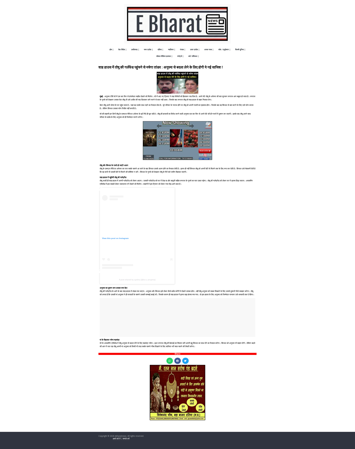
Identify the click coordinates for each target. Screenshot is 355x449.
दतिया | (160, 49)
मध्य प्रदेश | (148, 49)
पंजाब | (182, 49)
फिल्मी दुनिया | (240, 49)
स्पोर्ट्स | (180, 56)
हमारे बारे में (116, 438)
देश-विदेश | (122, 49)
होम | (112, 49)
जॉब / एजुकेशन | (224, 49)
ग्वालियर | (171, 49)
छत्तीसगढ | (135, 49)
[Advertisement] (177, 317)
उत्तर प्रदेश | (195, 49)
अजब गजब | (209, 49)
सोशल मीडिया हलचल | (164, 56)
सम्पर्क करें (126, 438)
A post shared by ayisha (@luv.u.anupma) (137, 280)
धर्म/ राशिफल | (193, 56)
